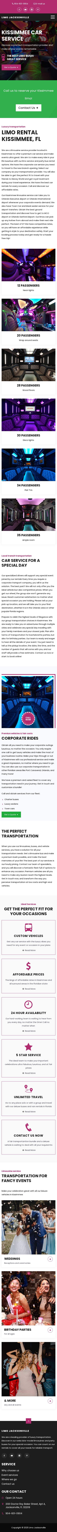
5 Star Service (28, 1055)
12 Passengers (28, 286)
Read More (30, 950)
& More (10, 1401)
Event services (10, 1475)
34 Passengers (28, 485)
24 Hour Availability (28, 1013)
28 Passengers (28, 385)
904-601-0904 (21, 3)
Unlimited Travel (28, 1097)
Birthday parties (17, 1330)
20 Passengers (28, 335)
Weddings (12, 1259)
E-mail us (40, 3)
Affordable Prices (28, 974)
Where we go (9, 1479)
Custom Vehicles (28, 936)
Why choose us (10, 1470)
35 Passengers (28, 535)
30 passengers (28, 435)
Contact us (8, 1483)
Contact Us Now (28, 1136)
